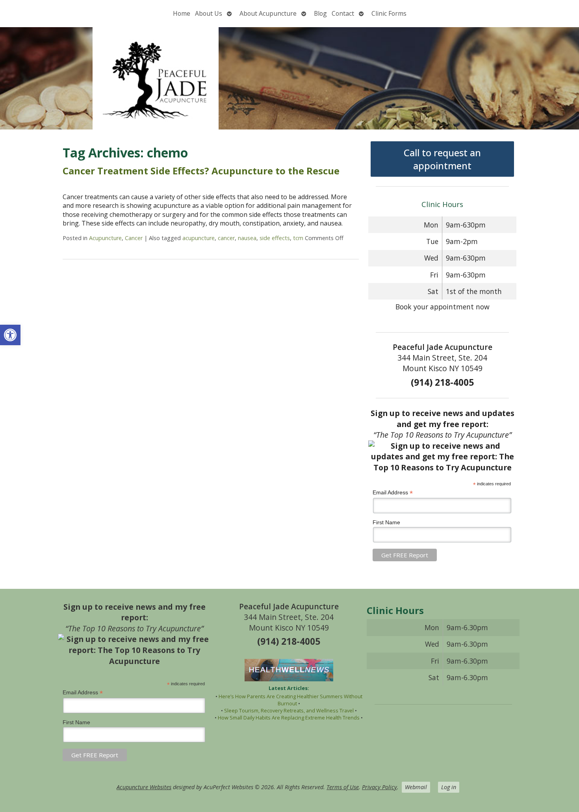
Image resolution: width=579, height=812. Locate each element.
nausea (247, 238)
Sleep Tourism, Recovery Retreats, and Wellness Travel (289, 710)
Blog (320, 13)
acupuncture (198, 238)
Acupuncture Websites (144, 787)
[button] (10, 335)
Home (181, 13)
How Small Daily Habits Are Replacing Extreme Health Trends (289, 717)
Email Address (393, 492)
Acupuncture (105, 238)
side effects (275, 238)
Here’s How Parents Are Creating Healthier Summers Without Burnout (290, 700)
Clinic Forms (388, 13)
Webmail (416, 787)
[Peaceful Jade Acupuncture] (289, 78)
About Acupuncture (268, 13)
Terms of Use (343, 787)
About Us (208, 13)
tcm (298, 238)
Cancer (134, 238)
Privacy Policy (379, 787)
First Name (386, 522)
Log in (448, 787)
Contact (343, 13)
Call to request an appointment (442, 159)
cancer (226, 238)
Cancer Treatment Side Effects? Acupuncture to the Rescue (201, 170)
